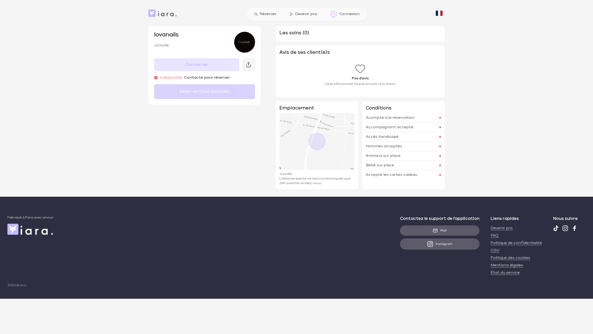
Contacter (196, 65)
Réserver (268, 14)
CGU (495, 250)
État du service (505, 273)
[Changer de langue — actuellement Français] (439, 14)
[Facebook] (574, 228)
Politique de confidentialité (516, 243)
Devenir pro (306, 14)
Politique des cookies (510, 258)
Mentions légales (507, 265)
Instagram (444, 244)
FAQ (494, 236)
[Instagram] (565, 228)
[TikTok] (556, 228)
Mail (443, 230)
